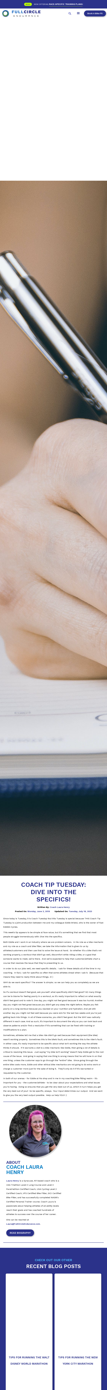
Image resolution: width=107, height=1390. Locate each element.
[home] (21, 13)
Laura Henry (12, 1180)
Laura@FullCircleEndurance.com (23, 1224)
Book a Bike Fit (95, 13)
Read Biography (20, 1233)
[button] (78, 14)
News (28, 4)
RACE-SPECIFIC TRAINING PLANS (65, 4)
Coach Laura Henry (60, 907)
